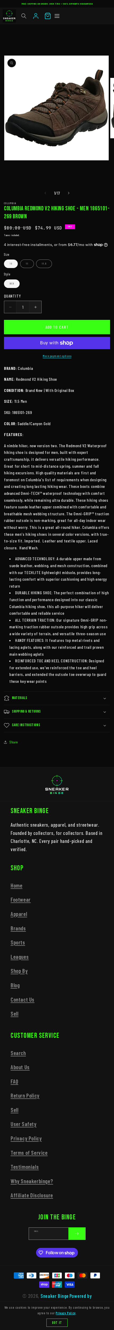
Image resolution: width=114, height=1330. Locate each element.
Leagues (20, 956)
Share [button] (13, 742)
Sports (18, 942)
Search (18, 1052)
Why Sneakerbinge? (32, 1181)
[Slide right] (68, 193)
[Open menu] (57, 16)
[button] (24, 16)
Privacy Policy (26, 1138)
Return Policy (25, 1095)
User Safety (24, 1123)
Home (16, 885)
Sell (14, 1013)
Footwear (21, 899)
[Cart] (47, 16)
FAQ (14, 1081)
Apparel (19, 913)
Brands (18, 928)
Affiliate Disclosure (32, 1195)
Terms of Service (29, 1152)
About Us (20, 1067)
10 (11, 263)
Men (12, 283)
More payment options (57, 356)
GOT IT (57, 1322)
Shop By (19, 970)
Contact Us (22, 999)
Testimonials (25, 1166)
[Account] (35, 16)
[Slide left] (45, 193)
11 (27, 263)
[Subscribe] (76, 1233)
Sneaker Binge (55, 1296)
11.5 (44, 263)
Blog (15, 985)
